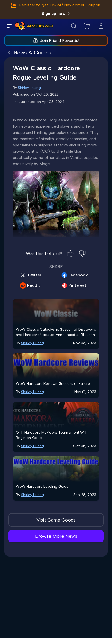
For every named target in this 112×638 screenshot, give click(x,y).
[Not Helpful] (82, 253)
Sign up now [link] (53, 13)
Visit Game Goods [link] (56, 520)
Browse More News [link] (56, 536)
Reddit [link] (33, 285)
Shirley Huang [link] (29, 88)
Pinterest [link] (77, 285)
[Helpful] (70, 253)
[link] (20, 26)
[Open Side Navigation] (9, 26)
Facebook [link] (78, 274)
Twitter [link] (34, 274)
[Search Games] (73, 26)
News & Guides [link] (32, 52)
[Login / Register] (101, 26)
